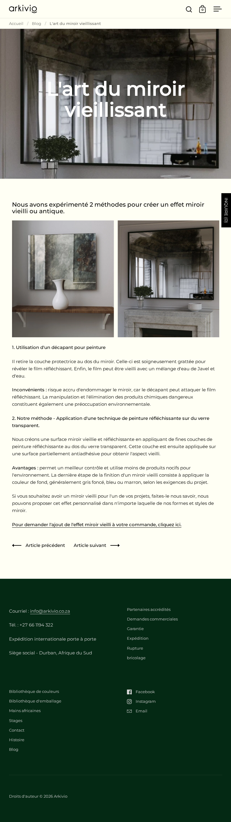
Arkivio (60, 796)
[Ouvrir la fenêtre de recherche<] (189, 9)
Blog (36, 23)
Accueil (16, 23)
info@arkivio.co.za (50, 611)
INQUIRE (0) (226, 210)
